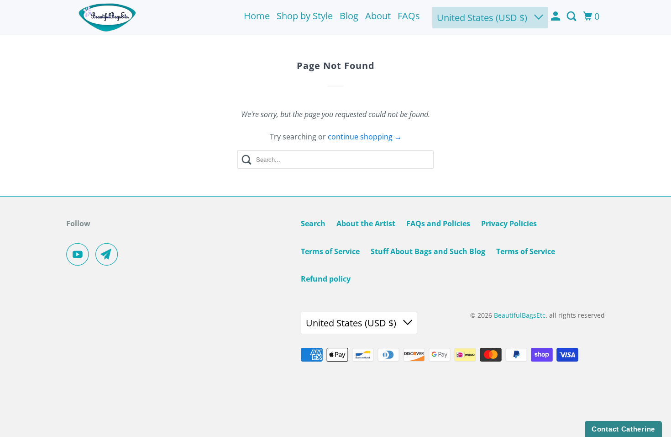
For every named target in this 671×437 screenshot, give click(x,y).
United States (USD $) (483, 17)
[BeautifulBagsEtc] (107, 17)
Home (257, 16)
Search (313, 223)
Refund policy (326, 279)
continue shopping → (365, 137)
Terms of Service (330, 251)
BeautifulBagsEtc (519, 315)
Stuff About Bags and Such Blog (428, 251)
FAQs (409, 16)
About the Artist (365, 223)
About (378, 16)
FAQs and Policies (438, 223)
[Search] (572, 16)
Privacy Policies (509, 223)
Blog (349, 16)
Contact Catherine (623, 429)
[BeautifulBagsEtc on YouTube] (80, 254)
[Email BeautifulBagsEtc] (109, 254)
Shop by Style (305, 16)
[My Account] (556, 16)
